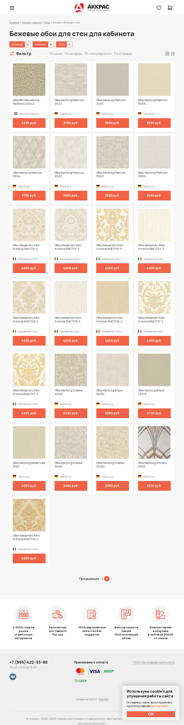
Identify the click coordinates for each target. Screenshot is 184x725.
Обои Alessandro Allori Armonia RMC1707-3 (26, 392)
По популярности (98, 53)
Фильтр (23, 53)
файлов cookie (159, 706)
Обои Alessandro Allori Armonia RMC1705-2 (26, 319)
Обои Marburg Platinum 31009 (153, 174)
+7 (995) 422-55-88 (28, 662)
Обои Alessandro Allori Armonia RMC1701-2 (26, 247)
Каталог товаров (31, 22)
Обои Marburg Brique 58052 (109, 392)
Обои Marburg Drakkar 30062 (110, 464)
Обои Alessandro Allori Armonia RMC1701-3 (68, 247)
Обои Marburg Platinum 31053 (111, 174)
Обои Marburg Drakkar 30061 (69, 464)
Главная (14, 22)
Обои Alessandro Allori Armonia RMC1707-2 (151, 319)
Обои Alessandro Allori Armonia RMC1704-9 (151, 247)
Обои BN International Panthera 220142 (26, 102)
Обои (47, 22)
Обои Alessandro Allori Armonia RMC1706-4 (109, 319)
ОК (151, 714)
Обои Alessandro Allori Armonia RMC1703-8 (109, 247)
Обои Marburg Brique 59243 (151, 392)
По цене (55, 53)
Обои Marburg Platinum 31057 (111, 102)
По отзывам (123, 53)
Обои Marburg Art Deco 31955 (152, 464)
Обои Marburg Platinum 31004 (27, 174)
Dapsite (103, 699)
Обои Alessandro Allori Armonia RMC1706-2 (68, 319)
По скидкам (73, 53)
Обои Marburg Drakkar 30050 (69, 392)
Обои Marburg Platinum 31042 (69, 102)
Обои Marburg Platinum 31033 (69, 174)
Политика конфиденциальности (154, 662)
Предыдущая (89, 578)
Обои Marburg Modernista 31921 (29, 464)
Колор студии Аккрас (92, 7)
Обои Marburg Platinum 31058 (153, 102)
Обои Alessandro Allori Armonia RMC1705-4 (26, 537)
